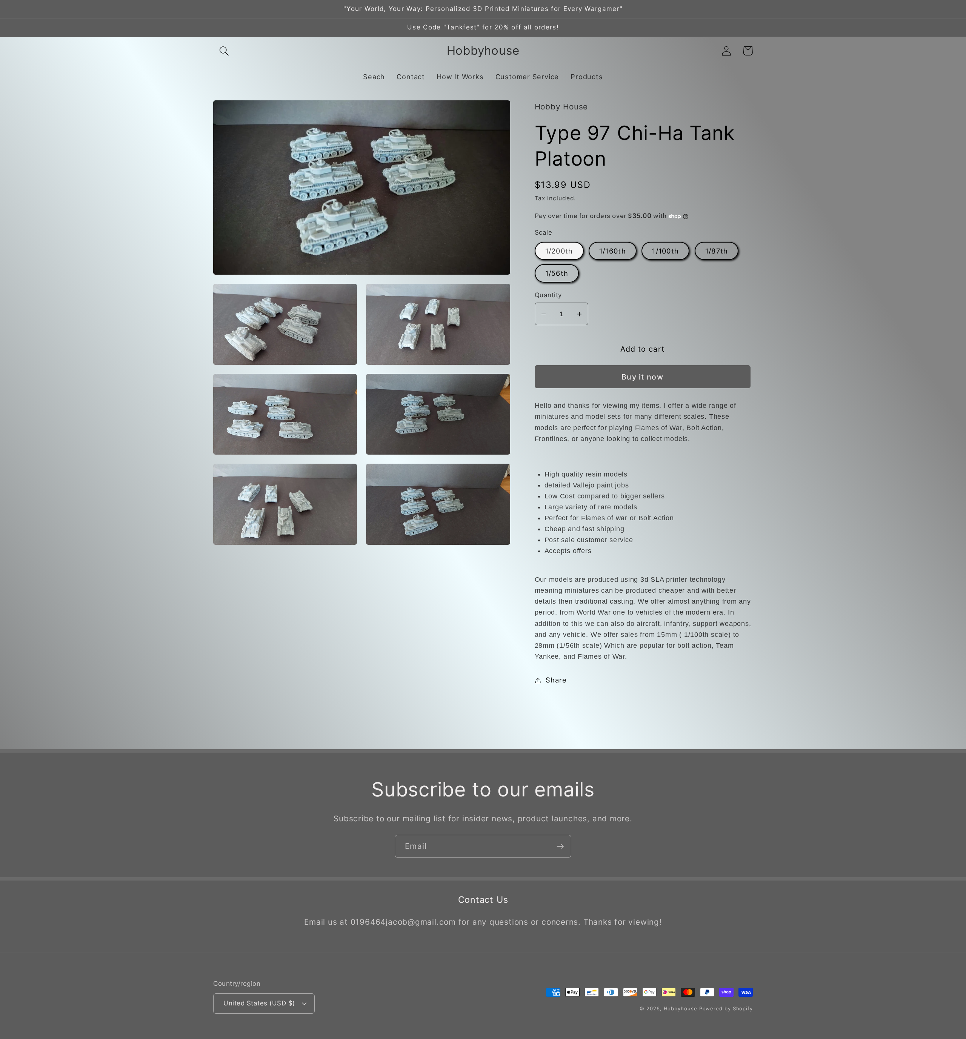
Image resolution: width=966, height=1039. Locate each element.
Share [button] (556, 680)
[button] (224, 50)
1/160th (612, 251)
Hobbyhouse (680, 1008)
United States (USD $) (259, 1003)
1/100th (665, 251)
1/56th (557, 273)
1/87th (716, 251)
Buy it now (642, 376)
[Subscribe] (560, 846)
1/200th (559, 251)
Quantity (548, 295)
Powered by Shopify (726, 1008)
